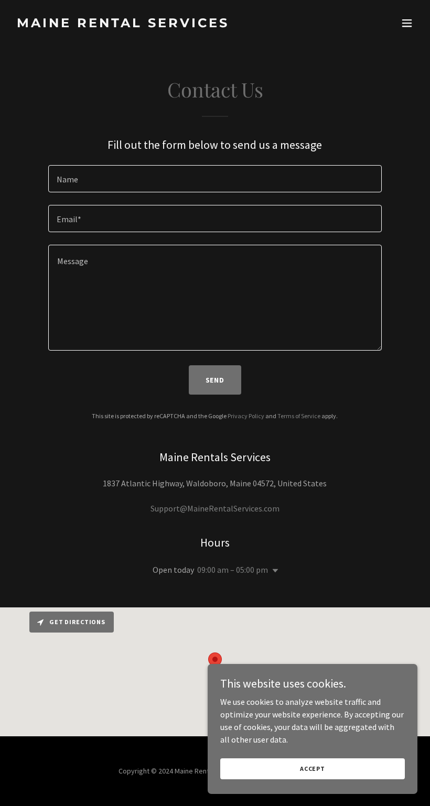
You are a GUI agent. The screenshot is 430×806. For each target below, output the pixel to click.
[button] (406, 23)
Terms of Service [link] (298, 416)
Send (215, 380)
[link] (123, 24)
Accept (312, 768)
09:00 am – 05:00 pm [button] (232, 569)
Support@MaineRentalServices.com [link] (215, 508)
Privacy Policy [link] (246, 416)
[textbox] (214, 178)
